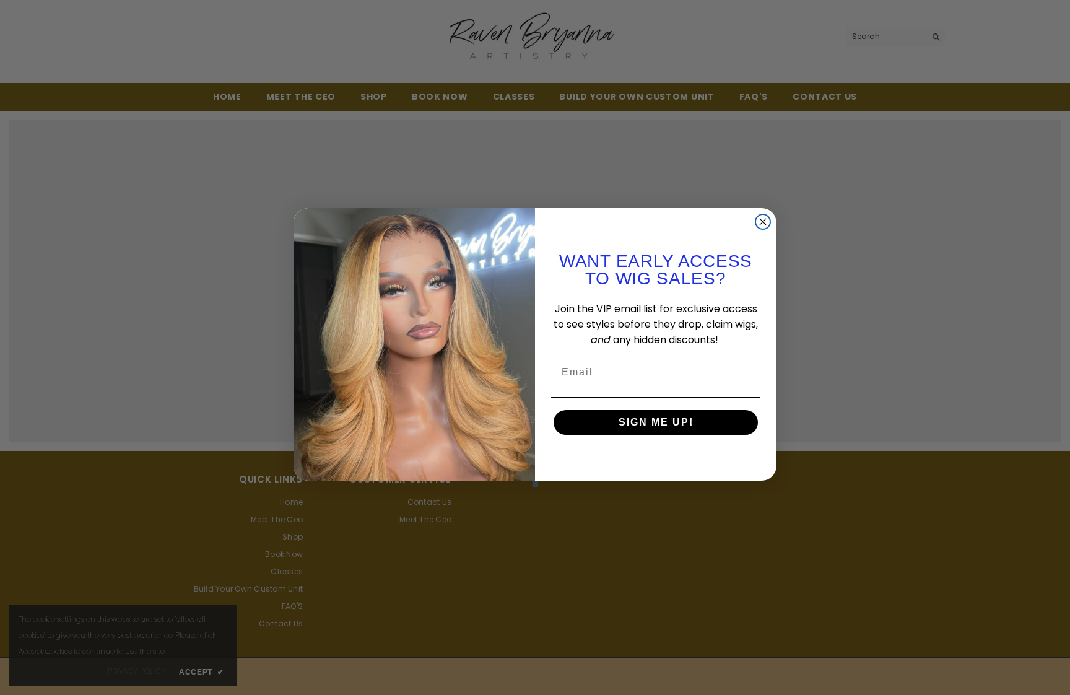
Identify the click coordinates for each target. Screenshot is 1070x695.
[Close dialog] (762, 221)
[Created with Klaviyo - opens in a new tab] (535, 484)
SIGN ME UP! (656, 422)
